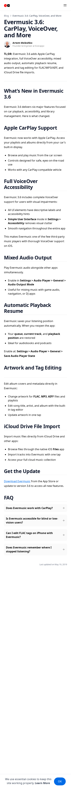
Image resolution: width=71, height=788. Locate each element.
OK (60, 781)
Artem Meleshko (22, 42)
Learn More (42, 783)
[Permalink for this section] (15, 96)
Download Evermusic (17, 481)
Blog (6, 15)
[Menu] (65, 5)
